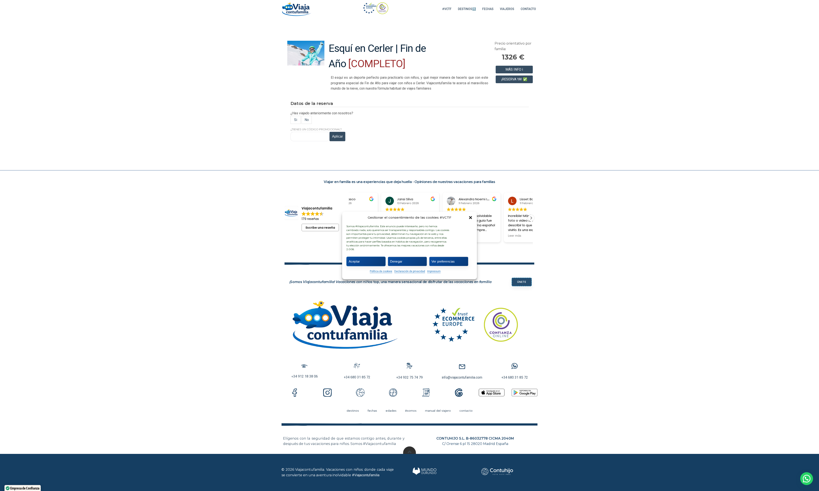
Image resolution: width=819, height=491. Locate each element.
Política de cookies (381, 271)
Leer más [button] (484, 236)
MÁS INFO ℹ (514, 69)
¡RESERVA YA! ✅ (514, 79)
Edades (391, 410)
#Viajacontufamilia (365, 475)
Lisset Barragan (501, 199)
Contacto (528, 9)
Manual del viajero (438, 410)
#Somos (411, 410)
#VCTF (447, 9)
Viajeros (507, 9)
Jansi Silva (374, 199)
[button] (470, 217)
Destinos (353, 410)
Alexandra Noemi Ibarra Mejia (451, 199)
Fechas (488, 9)
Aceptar (354, 261)
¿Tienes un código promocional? (316, 129)
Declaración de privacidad (409, 271)
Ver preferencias (443, 261)
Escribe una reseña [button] (320, 227)
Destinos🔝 (467, 9)
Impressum (434, 271)
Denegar (396, 261)
